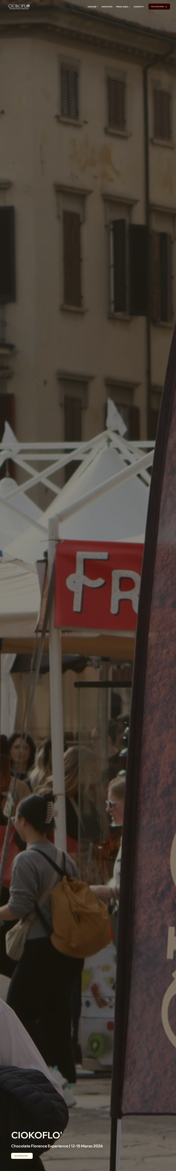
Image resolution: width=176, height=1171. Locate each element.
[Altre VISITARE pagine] (97, 6)
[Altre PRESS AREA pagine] (129, 6)
